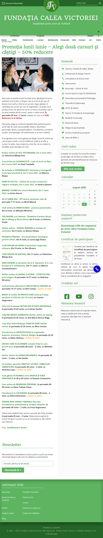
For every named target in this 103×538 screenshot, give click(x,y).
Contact (82, 40)
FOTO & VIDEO (72, 108)
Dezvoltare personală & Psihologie (80, 98)
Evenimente (28, 40)
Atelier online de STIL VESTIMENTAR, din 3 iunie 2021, (27, 152)
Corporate (65, 40)
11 (69, 198)
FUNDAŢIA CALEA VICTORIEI (51, 17)
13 (79, 198)
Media (4, 508)
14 (84, 198)
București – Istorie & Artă (76, 88)
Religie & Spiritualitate (75, 127)
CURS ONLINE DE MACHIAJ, (14, 254)
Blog (4, 518)
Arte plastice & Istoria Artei (77, 78)
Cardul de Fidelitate (31, 513)
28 (84, 204)
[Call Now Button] (97, 268)
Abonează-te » (13, 470)
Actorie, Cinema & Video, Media (79, 68)
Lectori (26, 502)
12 (74, 198)
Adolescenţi (53, 40)
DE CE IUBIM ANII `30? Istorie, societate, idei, (23, 199)
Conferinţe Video (14, 38)
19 (74, 201)
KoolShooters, (14, 427)
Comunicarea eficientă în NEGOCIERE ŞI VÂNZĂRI (25, 286)
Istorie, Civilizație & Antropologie (79, 113)
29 (89, 204)
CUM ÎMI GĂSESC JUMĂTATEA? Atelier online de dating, (27, 315)
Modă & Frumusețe (73, 118)
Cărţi (74, 40)
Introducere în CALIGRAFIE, (14, 393)
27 (79, 204)
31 (63, 207)
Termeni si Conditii (51, 527)
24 (63, 204)
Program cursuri (40, 38)
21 (84, 201)
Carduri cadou (8, 513)
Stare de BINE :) (72, 137)
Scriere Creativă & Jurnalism (77, 132)
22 (89, 201)
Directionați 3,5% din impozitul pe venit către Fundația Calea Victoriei (78, 228)
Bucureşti (6, 492)
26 (74, 204)
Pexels (24, 427)
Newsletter (14, 3)
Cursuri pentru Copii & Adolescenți (80, 93)
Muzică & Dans (72, 123)
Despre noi (90, 38)
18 (69, 201)
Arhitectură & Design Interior (78, 73)
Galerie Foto (28, 497)
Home (4, 40)
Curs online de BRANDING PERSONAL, (19, 384)
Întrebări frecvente (31, 492)
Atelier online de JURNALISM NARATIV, (20, 355)
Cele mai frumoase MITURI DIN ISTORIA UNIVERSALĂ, (27, 306)
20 (79, 201)
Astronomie (70, 83)
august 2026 (79, 187)
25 (69, 204)
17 (63, 201)
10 (63, 198)
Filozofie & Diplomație (75, 103)
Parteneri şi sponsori (31, 508)
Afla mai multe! (73, 169)
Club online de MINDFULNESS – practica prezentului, (27, 207)
